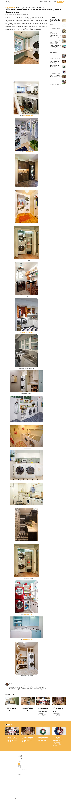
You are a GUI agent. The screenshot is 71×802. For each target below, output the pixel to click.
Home (6, 7)
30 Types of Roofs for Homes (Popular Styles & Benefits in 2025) (55, 20)
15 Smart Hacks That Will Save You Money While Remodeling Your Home (56, 31)
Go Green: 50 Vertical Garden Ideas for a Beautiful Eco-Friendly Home (56, 76)
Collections (12, 7)
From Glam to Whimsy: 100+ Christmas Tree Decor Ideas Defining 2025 (55, 61)
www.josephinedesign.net (28, 480)
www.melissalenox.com (27, 639)
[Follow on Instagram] (63, 796)
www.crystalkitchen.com (28, 151)
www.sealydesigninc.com (28, 115)
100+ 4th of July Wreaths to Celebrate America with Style (55, 71)
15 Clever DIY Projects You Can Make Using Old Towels (55, 46)
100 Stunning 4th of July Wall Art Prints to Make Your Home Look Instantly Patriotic (56, 56)
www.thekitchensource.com (27, 187)
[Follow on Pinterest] (65, 796)
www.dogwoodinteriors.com (28, 223)
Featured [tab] (7, 724)
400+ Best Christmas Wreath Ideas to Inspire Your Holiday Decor (55, 66)
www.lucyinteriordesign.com (27, 332)
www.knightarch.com (28, 614)
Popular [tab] (12, 724)
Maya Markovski (41, 713)
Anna (7, 14)
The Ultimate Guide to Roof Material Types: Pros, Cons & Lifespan (55, 25)
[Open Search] (65, 2)
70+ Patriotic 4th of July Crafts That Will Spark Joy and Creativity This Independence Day (56, 82)
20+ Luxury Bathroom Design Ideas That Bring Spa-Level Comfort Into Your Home (55, 41)
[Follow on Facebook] (61, 796)
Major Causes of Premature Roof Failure (55, 36)
